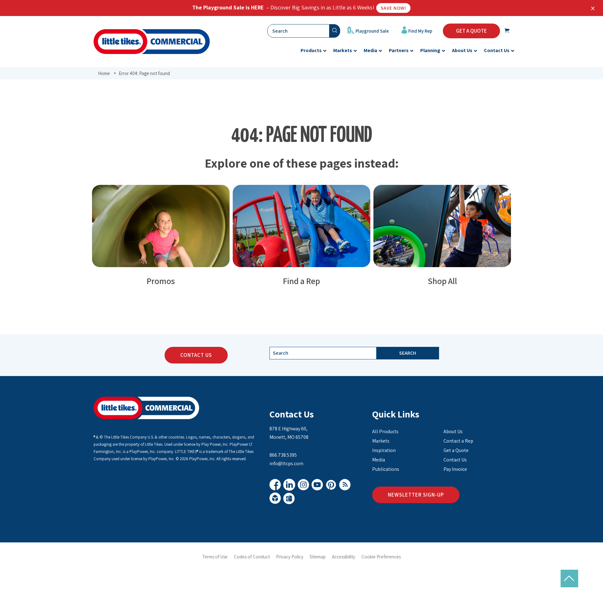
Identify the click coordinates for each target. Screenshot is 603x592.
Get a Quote (456, 450)
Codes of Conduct (252, 557)
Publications (385, 469)
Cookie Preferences (381, 557)
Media (378, 459)
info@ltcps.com (286, 463)
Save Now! (393, 8)
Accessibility (343, 557)
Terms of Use (215, 557)
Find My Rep (419, 31)
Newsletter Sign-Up (416, 494)
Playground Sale (372, 31)
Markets (380, 441)
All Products (385, 431)
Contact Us (196, 355)
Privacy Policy (289, 557)
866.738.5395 (283, 455)
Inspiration (384, 450)
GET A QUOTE (471, 30)
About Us (453, 431)
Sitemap (318, 557)
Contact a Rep (458, 441)
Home (104, 73)
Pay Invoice (455, 469)
